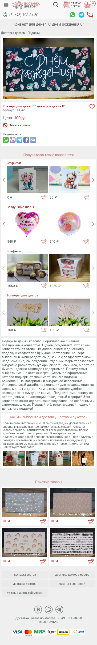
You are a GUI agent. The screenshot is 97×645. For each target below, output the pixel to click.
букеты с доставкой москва (25, 593)
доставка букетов (24, 584)
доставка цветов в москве (72, 574)
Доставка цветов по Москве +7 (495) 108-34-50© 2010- (49, 620)
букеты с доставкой (72, 584)
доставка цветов (25, 574)
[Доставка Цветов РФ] (26, 5)
